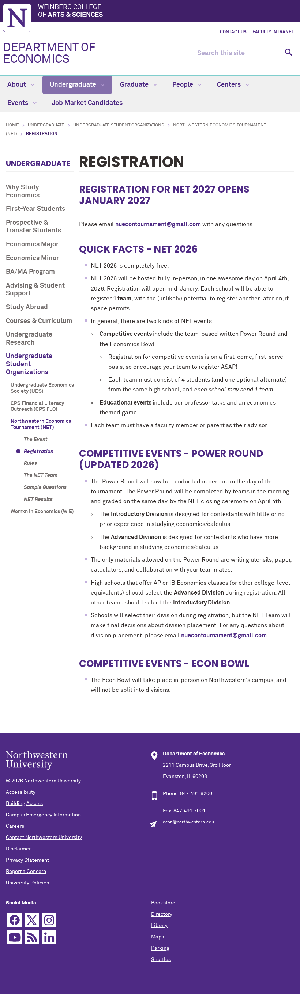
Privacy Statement (27, 860)
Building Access (24, 803)
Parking (160, 948)
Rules (30, 463)
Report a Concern (26, 871)
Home (12, 125)
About (17, 84)
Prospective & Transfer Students (33, 227)
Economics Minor (32, 258)
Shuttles (161, 959)
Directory (161, 914)
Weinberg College (70, 11)
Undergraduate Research (29, 338)
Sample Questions (45, 487)
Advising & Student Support (35, 289)
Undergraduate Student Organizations (118, 125)
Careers (15, 826)
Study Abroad (27, 307)
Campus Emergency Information (43, 814)
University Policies (27, 882)
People (183, 84)
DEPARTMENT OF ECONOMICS (49, 53)
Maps (157, 937)
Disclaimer (18, 848)
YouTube (14, 937)
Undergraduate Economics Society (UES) (42, 388)
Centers (229, 84)
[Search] (287, 53)
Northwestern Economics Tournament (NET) (41, 424)
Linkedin (49, 937)
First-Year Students (35, 209)
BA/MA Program (30, 272)
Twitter (32, 920)
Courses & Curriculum (39, 321)
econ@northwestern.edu (188, 822)
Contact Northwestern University (44, 837)
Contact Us (233, 32)
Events (18, 103)
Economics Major (32, 244)
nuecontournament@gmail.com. (225, 635)
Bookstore (163, 903)
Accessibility (20, 792)
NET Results (38, 499)
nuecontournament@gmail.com (158, 224)
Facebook (14, 920)
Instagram (49, 920)
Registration (38, 451)
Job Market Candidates (87, 103)
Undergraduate (74, 84)
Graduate (135, 84)
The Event (36, 439)
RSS (32, 937)
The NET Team (40, 475)
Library (159, 925)
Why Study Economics (23, 191)
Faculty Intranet (273, 32)
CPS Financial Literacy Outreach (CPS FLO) (37, 406)
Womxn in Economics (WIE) (42, 511)
